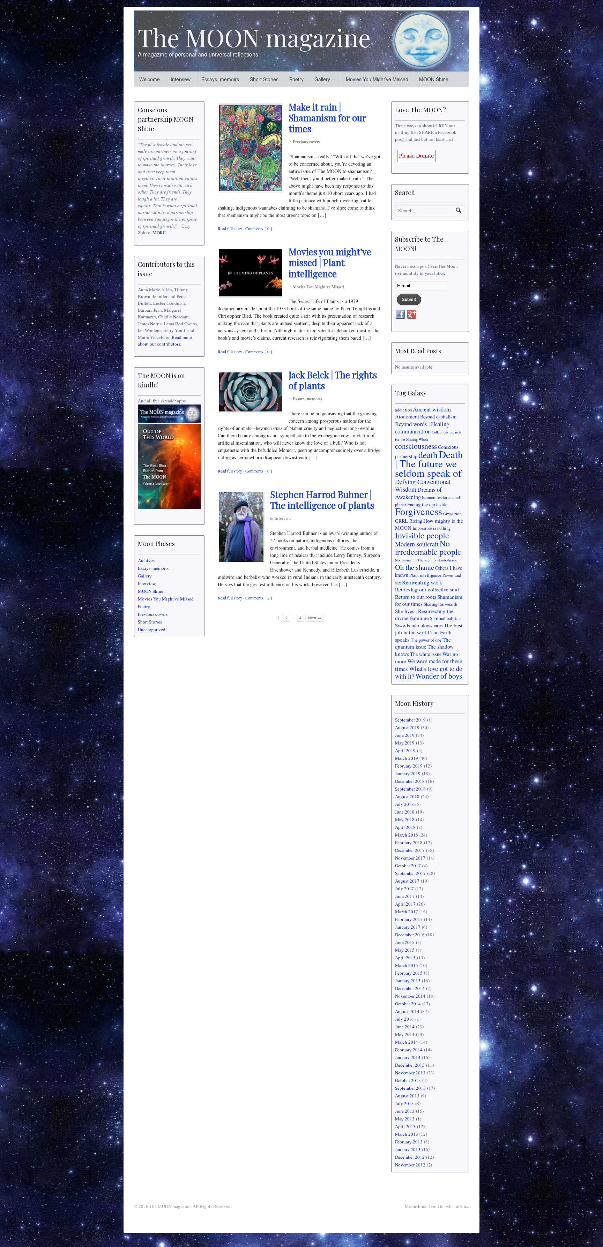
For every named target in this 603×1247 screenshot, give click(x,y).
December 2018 (410, 781)
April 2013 (405, 1126)
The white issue (425, 654)
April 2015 (405, 957)
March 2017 (406, 911)
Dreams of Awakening (418, 493)
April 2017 (405, 904)
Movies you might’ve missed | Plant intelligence (330, 262)
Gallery (322, 79)
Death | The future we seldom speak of (429, 463)
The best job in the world (428, 629)
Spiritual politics (445, 618)
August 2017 (407, 881)
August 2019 (407, 727)
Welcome (149, 79)
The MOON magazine (254, 37)
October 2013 (408, 1080)
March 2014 (406, 1042)
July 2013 (404, 1103)
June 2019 (405, 735)
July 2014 (404, 1019)
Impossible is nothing (431, 528)
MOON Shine (433, 79)
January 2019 (407, 773)
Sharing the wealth (440, 604)
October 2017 (408, 865)
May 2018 (405, 819)
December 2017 (410, 850)
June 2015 (405, 942)
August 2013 (407, 1096)
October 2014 (408, 1003)
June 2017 (405, 896)
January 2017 (407, 927)
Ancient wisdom (432, 409)
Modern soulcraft (417, 544)
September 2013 (410, 1088)
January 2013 (407, 1149)
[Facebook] (400, 314)
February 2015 (409, 973)
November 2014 (410, 996)
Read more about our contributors (165, 340)
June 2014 (405, 1026)
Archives (146, 560)
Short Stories (264, 79)
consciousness (416, 446)
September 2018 (410, 789)
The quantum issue (423, 643)
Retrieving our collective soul (427, 589)
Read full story (230, 228)
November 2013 (410, 1073)
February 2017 (409, 919)
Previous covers (306, 142)
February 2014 (409, 1049)
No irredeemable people (428, 547)
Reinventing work (422, 582)
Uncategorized (151, 629)
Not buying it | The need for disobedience (426, 560)
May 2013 (405, 1119)
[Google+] (412, 314)
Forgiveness (418, 511)
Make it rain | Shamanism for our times (327, 118)
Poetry (296, 79)
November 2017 (410, 858)
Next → (314, 617)
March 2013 (406, 1134)
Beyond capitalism (438, 416)
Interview (181, 79)
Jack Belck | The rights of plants (333, 380)
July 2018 (404, 804)
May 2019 (405, 743)
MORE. (159, 232)
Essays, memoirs (220, 79)
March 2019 (406, 758)
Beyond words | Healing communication (422, 428)
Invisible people (422, 535)
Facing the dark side (427, 504)
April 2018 (405, 827)
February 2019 (409, 766)
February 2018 (409, 842)
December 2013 (410, 1065)
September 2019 (410, 720)
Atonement (407, 416)
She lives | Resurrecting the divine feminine (424, 614)
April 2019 (405, 750)
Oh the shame (414, 567)
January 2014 (407, 1057)
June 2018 (405, 812)
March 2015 (406, 965)
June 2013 (405, 1111)
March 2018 (406, 835)
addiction (403, 410)
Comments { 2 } (259, 597)
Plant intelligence (425, 575)
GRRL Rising (408, 520)
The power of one (426, 640)
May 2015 (405, 950)
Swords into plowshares (419, 625)
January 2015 (407, 980)
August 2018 (407, 796)
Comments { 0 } (259, 228)
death (428, 455)
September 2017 (410, 873)
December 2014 (410, 988)
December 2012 (410, 1157)
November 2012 (410, 1165)
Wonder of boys (438, 676)
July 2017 (404, 888)
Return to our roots (415, 596)
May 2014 (405, 1034)
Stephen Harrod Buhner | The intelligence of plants (322, 499)
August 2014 (407, 1011)
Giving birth (452, 513)
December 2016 (410, 934)
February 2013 (409, 1142)
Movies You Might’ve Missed (377, 79)
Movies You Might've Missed (318, 287)
